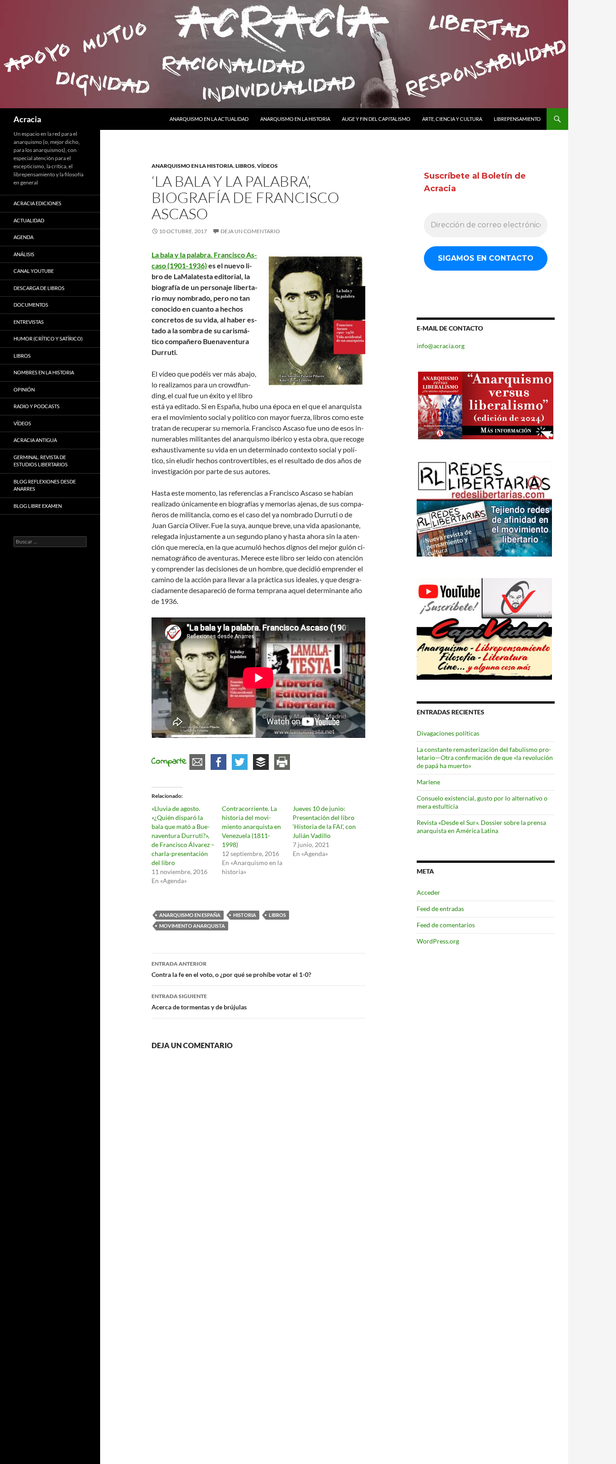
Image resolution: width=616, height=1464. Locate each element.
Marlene (428, 782)
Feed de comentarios (446, 925)
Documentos (31, 305)
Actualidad (29, 220)
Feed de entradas (440, 908)
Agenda (23, 237)
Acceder (428, 892)
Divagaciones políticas (448, 733)
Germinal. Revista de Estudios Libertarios (41, 461)
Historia (244, 915)
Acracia (27, 119)
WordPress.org (438, 941)
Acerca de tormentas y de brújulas (199, 1002)
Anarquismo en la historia (295, 119)
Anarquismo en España (190, 915)
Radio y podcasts (37, 406)
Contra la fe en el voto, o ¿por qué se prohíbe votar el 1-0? (231, 969)
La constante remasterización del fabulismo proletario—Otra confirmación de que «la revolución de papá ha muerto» (485, 757)
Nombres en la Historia (44, 372)
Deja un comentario (250, 231)
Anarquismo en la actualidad (209, 119)
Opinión (24, 389)
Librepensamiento (517, 119)
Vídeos (267, 165)
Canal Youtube (34, 271)
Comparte (169, 761)
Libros (245, 165)
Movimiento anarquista (192, 926)
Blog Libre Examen (38, 506)
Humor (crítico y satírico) (48, 338)
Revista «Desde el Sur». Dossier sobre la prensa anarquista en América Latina (481, 826)
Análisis (24, 254)
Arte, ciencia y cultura (452, 119)
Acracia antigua (35, 440)
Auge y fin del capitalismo (376, 119)
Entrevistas (29, 322)
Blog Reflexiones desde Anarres (45, 485)
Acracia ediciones (37, 203)
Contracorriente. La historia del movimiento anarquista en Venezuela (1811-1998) (251, 826)
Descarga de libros (39, 288)
